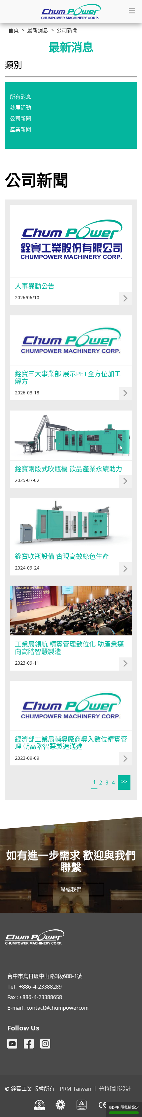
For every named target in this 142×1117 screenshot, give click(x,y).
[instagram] (45, 1044)
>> (124, 781)
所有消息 (20, 96)
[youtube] (12, 1044)
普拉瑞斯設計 (115, 1088)
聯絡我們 (71, 889)
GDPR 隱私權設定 (124, 1107)
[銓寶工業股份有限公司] (71, 936)
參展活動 (20, 107)
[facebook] (29, 1044)
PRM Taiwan (75, 1088)
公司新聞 (20, 118)
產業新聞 (20, 129)
